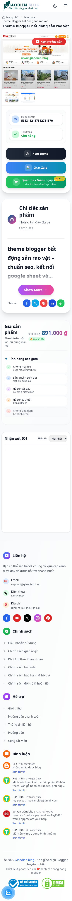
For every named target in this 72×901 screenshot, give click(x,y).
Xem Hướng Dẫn (51, 41)
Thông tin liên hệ (20, 725)
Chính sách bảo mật (22, 667)
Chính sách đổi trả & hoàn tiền (29, 683)
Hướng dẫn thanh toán (24, 716)
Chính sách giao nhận (23, 651)
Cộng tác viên (17, 741)
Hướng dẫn (16, 733)
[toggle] (55, 6)
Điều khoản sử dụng (22, 643)
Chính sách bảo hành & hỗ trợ (29, 675)
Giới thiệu (15, 708)
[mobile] (65, 6)
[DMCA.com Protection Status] (53, 883)
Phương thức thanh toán (25, 659)
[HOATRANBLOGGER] (21, 6)
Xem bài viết (19, 771)
